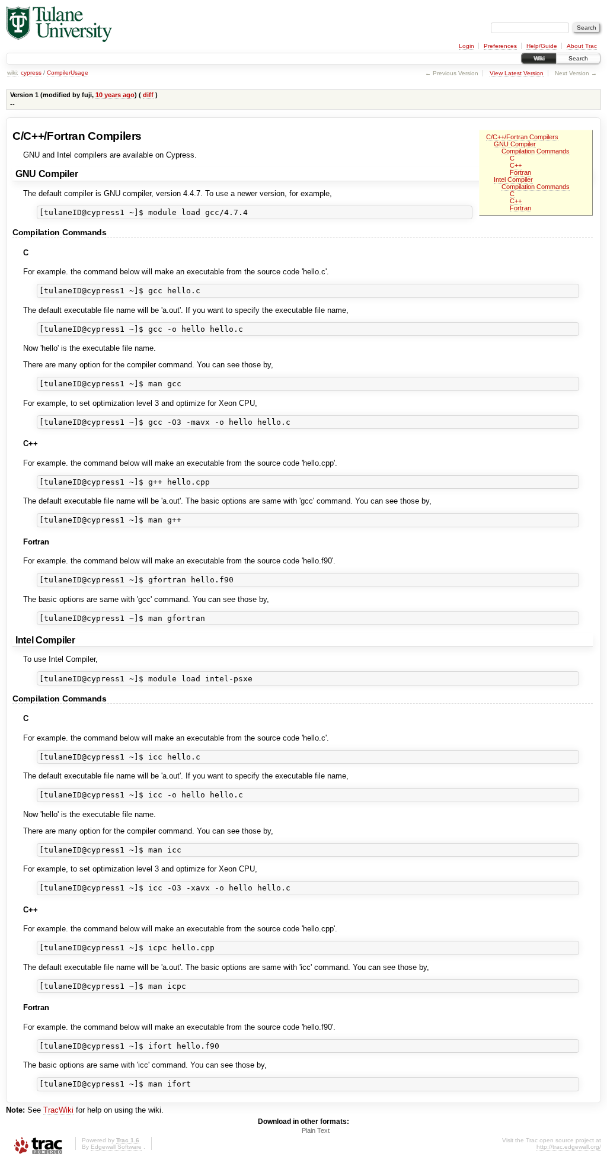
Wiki (538, 58)
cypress (31, 72)
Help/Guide (541, 46)
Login (466, 46)
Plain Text (316, 1130)
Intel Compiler (513, 179)
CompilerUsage (67, 72)
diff (148, 94)
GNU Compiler (515, 144)
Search (578, 58)
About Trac (582, 46)
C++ (516, 165)
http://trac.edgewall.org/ (568, 1146)
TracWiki (58, 1110)
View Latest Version (517, 73)
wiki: (12, 72)
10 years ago (115, 94)
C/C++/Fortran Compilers (522, 136)
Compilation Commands (535, 151)
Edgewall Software (116, 1146)
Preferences (500, 46)
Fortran (520, 172)
